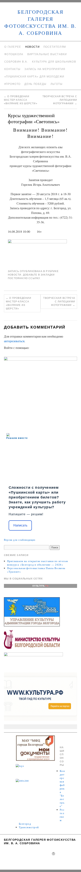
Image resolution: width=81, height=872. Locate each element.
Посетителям (54, 46)
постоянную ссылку (24, 278)
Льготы (57, 84)
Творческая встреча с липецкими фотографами (59, 100)
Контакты (12, 69)
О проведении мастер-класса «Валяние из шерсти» (20, 100)
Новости (32, 46)
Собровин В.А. (16, 61)
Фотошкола (13, 54)
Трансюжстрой (29, 827)
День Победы (35, 84)
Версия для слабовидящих (20, 539)
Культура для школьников (54, 61)
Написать (20, 525)
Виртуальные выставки (47, 54)
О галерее (12, 46)
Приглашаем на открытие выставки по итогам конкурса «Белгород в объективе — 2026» (37, 562)
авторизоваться (14, 341)
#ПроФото (12, 84)
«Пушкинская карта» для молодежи (34, 76)
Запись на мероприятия (44, 69)
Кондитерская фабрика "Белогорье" (62, 788)
